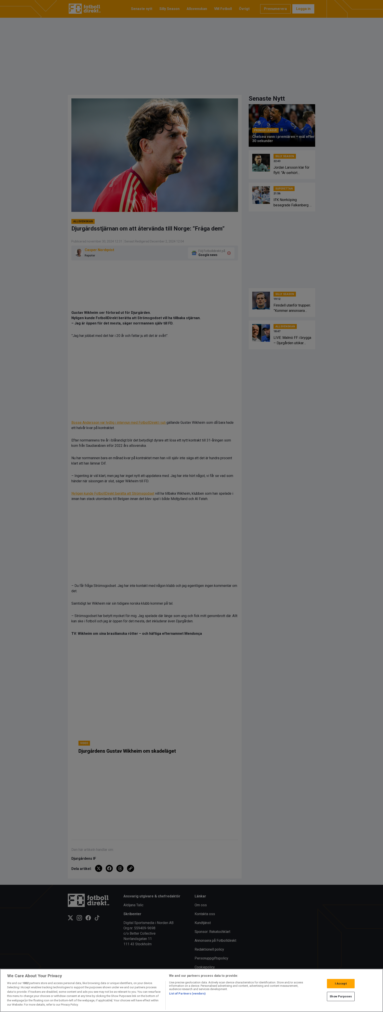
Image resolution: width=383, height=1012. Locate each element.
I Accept (341, 983)
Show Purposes (341, 996)
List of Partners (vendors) (187, 993)
